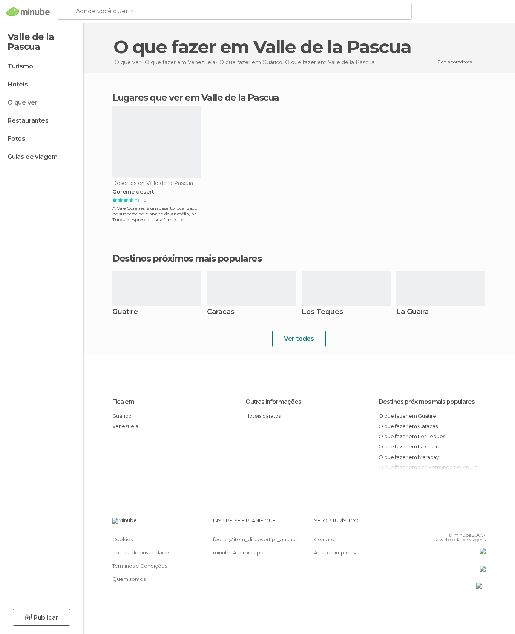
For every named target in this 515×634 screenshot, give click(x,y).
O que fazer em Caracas (408, 426)
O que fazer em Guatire (407, 416)
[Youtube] (480, 523)
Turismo (20, 66)
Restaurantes (28, 120)
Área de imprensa (336, 552)
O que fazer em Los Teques (412, 436)
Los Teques (322, 312)
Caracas (221, 312)
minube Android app (238, 552)
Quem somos (129, 579)
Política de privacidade (140, 552)
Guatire (125, 312)
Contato (324, 539)
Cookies (122, 539)
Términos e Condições (139, 566)
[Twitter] (455, 523)
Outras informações (273, 401)
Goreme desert (133, 192)
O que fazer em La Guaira (409, 446)
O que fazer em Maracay (409, 457)
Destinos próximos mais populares (186, 258)
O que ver (22, 102)
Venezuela (125, 426)
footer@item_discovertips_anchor (255, 539)
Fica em (123, 401)
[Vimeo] (467, 523)
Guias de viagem (33, 156)
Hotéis (18, 84)
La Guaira (412, 312)
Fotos (16, 138)
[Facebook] (442, 523)
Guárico (122, 416)
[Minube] (28, 11)
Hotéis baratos (263, 416)
